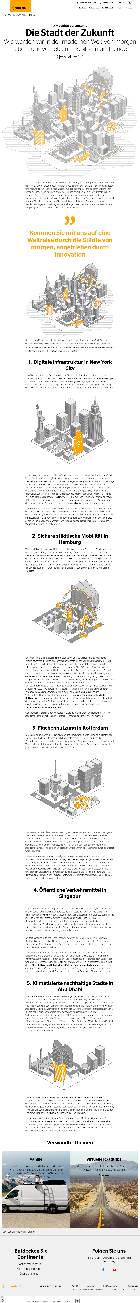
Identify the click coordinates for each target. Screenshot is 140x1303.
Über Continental (29, 1273)
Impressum (90, 1286)
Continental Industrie (29, 1269)
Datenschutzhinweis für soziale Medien (88, 1290)
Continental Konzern (29, 1264)
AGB (136, 1290)
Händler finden (107, 2)
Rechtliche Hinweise (111, 1286)
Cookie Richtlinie (119, 1290)
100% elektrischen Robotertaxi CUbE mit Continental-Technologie (65, 965)
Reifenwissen (94, 8)
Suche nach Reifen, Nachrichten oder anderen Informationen (50, 1301)
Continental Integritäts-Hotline (51, 1286)
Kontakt (75, 1286)
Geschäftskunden (108, 8)
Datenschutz (133, 1286)
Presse (120, 8)
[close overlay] (2, 1297)
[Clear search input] (77, 1301)
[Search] (2, 1301)
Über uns (128, 8)
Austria (119, 2)
